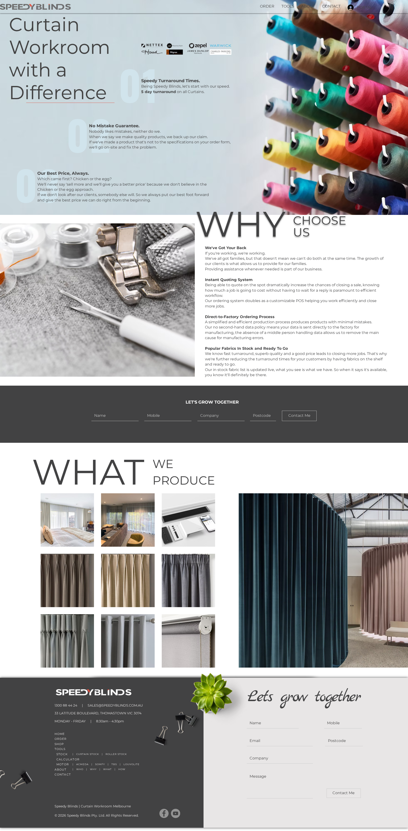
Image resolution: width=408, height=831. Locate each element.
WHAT (107, 769)
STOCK (62, 754)
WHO (79, 769)
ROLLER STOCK (116, 754)
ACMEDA (82, 764)
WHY (93, 769)
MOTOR (62, 764)
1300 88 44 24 (66, 705)
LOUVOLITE (131, 764)
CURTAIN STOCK (87, 754)
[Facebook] (164, 813)
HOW (121, 769)
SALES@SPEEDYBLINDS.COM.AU (115, 705)
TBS (114, 764)
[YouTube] (175, 813)
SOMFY (100, 764)
